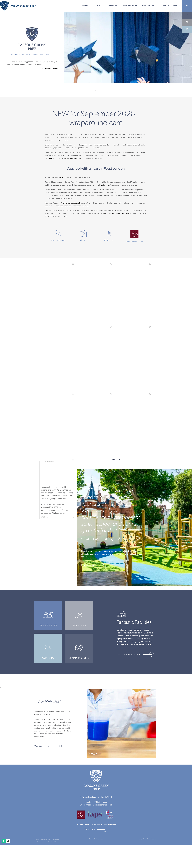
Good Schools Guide (49, 69)
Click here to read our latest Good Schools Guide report (96, 824)
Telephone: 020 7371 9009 (96, 802)
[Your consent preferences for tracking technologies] (8, 841)
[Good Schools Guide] (82, 815)
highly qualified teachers (100, 185)
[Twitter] (187, 22)
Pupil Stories (87, 565)
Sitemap (140, 839)
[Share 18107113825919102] (74, 517)
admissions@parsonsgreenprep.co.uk (71, 158)
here (50, 158)
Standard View (46, 839)
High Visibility (55, 839)
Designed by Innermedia (96, 839)
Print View (39, 839)
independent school (62, 177)
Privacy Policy (147, 839)
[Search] (187, 6)
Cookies (153, 839)
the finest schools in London (71, 203)
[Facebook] (187, 15)
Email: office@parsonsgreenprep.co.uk (96, 805)
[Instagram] (187, 29)
